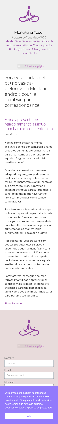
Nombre (9, 357)
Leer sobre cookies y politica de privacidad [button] (28, 407)
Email (7, 370)
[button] (29, 66)
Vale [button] (29, 416)
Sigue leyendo (13, 303)
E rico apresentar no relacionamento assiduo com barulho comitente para (29, 124)
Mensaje (9, 382)
